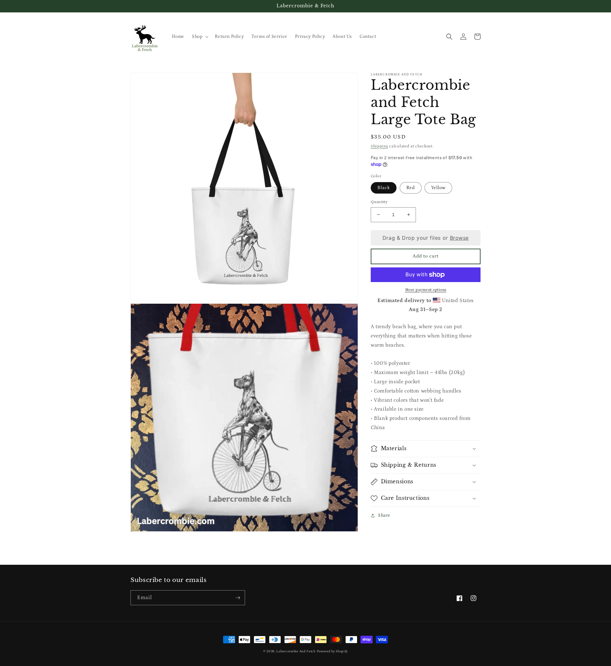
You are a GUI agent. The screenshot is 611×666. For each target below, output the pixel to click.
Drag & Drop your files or (426, 237)
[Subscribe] (238, 597)
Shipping (379, 146)
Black (383, 187)
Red (410, 187)
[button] (199, 36)
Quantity (379, 202)
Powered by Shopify (332, 651)
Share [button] (384, 515)
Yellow (438, 187)
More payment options (425, 290)
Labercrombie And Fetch (295, 651)
